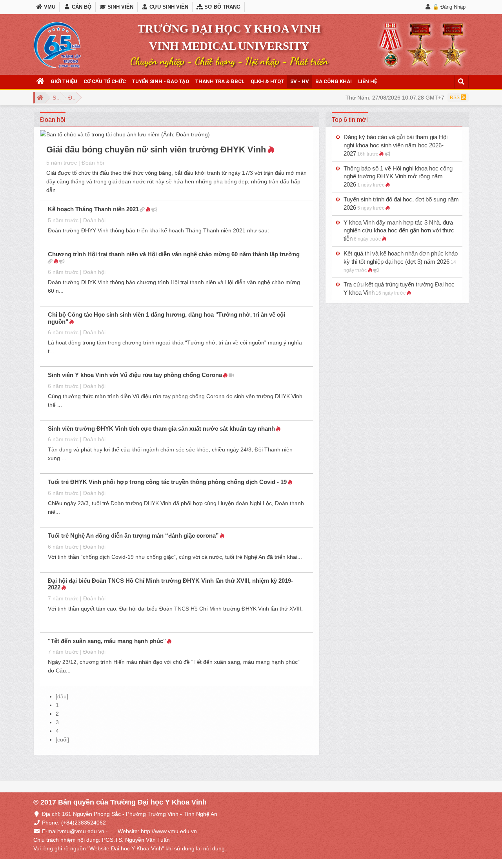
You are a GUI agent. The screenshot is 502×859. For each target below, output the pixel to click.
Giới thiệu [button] (64, 81)
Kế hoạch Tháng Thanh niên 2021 (93, 209)
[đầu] (62, 696)
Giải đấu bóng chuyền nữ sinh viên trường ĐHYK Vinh (156, 149)
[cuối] (62, 739)
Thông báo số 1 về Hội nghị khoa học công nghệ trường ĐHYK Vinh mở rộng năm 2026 (398, 176)
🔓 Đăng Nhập (449, 7)
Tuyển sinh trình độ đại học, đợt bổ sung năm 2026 (401, 203)
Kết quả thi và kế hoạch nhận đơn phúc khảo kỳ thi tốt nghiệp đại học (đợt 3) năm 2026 (401, 261)
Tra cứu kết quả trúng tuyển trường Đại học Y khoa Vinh (399, 288)
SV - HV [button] (299, 81)
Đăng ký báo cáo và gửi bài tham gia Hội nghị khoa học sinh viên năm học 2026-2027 (395, 145)
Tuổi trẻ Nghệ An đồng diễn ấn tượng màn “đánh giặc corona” (133, 535)
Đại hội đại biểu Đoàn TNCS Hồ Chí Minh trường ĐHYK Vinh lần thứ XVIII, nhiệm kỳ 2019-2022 (170, 584)
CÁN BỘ (80, 7)
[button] (40, 81)
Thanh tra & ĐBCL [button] (219, 81)
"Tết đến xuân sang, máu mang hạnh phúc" (107, 641)
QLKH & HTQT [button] (267, 81)
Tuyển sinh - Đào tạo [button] (160, 81)
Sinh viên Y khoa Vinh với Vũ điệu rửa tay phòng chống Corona (135, 375)
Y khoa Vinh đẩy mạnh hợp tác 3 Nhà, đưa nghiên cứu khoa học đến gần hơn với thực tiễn (399, 230)
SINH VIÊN (119, 7)
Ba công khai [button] (333, 81)
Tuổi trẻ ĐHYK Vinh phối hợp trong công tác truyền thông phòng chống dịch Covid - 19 (167, 481)
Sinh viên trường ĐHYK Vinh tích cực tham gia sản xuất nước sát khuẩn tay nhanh (161, 428)
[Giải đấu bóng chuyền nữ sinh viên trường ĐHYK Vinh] (125, 135)
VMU (48, 7)
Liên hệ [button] (367, 81)
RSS (455, 97)
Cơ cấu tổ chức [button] (105, 81)
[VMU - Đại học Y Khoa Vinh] (57, 45)
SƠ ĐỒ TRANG (221, 7)
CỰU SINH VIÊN (168, 7)
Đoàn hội (93, 162)
